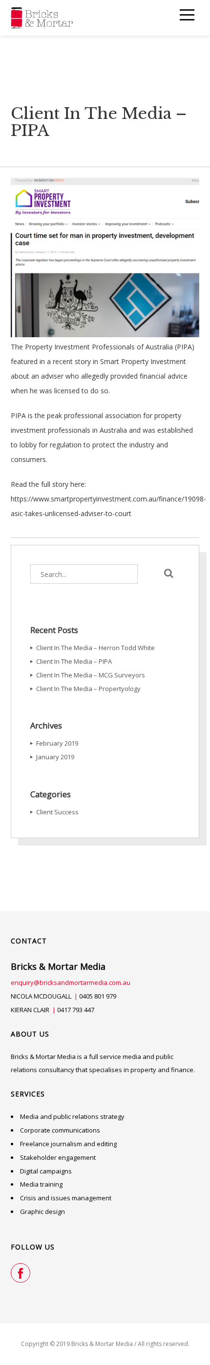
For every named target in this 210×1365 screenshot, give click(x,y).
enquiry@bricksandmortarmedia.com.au (70, 982)
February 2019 (57, 743)
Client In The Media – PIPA (74, 661)
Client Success (57, 811)
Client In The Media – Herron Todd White (95, 647)
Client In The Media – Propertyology (88, 688)
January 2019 (55, 756)
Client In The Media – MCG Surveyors (90, 675)
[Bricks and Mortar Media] (42, 17)
